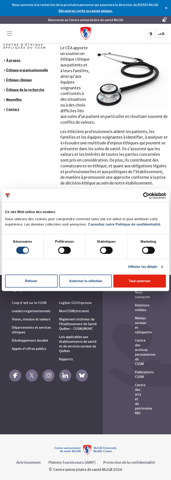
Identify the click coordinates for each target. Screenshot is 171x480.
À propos (13, 60)
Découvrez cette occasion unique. (86, 11)
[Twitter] (32, 375)
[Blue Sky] (82, 375)
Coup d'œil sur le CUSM (29, 303)
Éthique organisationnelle (27, 70)
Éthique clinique (19, 80)
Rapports (66, 359)
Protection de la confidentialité (129, 462)
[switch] (64, 250)
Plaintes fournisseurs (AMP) (72, 462)
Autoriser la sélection (85, 281)
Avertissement (28, 462)
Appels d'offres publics (29, 349)
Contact (12, 109)
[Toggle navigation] (10, 33)
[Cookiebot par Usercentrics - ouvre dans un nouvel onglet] (146, 195)
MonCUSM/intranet (74, 311)
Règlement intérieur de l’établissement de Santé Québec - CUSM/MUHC (78, 324)
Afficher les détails (142, 267)
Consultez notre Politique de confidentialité (124, 224)
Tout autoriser (140, 281)
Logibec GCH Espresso (75, 303)
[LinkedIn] (65, 375)
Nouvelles (14, 100)
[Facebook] (15, 375)
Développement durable (30, 340)
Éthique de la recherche (25, 90)
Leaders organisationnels (31, 311)
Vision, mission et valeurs (31, 319)
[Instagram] (49, 375)
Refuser (31, 281)
